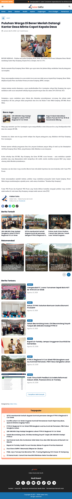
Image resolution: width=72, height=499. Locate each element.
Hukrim (32, 11)
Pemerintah (65, 11)
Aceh (30, 321)
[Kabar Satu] (36, 6)
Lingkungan (42, 11)
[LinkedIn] (49, 483)
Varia (30, 339)
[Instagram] (28, 483)
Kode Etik (18, 488)
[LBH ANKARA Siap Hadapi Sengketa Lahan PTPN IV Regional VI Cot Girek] (6, 118)
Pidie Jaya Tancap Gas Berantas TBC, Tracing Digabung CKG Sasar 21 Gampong (38, 452)
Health (25, 11)
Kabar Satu (13, 404)
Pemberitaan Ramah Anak (55, 488)
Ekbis (30, 303)
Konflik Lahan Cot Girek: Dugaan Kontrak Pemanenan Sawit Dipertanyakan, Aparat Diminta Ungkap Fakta (36, 422)
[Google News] (38, 483)
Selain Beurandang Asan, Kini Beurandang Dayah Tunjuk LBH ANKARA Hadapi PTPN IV (12, 267)
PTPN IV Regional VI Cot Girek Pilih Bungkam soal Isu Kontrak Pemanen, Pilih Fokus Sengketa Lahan (60, 267)
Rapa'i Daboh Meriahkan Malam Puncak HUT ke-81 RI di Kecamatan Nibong (57, 118)
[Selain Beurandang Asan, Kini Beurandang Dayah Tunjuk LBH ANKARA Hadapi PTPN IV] (12, 257)
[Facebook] (2, 206)
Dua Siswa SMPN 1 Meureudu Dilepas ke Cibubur (25, 449)
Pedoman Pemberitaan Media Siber (33, 488)
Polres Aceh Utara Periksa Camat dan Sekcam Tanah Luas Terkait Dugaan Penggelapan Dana (58, 233)
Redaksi (10, 488)
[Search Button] (69, 6)
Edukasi (17, 11)
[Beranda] (3, 18)
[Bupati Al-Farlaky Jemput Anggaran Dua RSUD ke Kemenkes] (13, 346)
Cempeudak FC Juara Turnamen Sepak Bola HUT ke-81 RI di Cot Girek (45, 2)
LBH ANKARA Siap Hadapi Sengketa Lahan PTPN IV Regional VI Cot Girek (21, 118)
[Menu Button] (2, 6)
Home (3, 11)
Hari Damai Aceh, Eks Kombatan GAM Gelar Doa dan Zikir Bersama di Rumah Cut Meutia (37, 441)
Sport (30, 284)
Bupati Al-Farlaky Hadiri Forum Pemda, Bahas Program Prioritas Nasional (35, 445)
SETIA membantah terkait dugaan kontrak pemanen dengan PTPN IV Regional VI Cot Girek (35, 233)
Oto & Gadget (53, 11)
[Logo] (36, 469)
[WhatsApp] (13, 206)
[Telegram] (10, 206)
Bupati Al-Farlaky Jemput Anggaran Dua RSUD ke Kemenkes (48, 343)
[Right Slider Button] (70, 11)
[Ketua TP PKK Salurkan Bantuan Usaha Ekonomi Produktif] (13, 309)
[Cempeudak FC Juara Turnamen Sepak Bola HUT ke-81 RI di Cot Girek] (13, 291)
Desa (10, 11)
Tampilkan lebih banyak (36, 394)
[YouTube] (33, 483)
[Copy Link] (17, 206)
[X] (6, 206)
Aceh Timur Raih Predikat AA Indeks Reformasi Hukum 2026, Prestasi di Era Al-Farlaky (47, 379)
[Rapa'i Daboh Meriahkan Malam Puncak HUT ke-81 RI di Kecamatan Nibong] (41, 118)
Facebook (22, 201)
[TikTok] (44, 483)
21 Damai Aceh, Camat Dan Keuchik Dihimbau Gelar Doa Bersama (32, 455)
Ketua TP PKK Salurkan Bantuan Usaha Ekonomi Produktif (48, 306)
